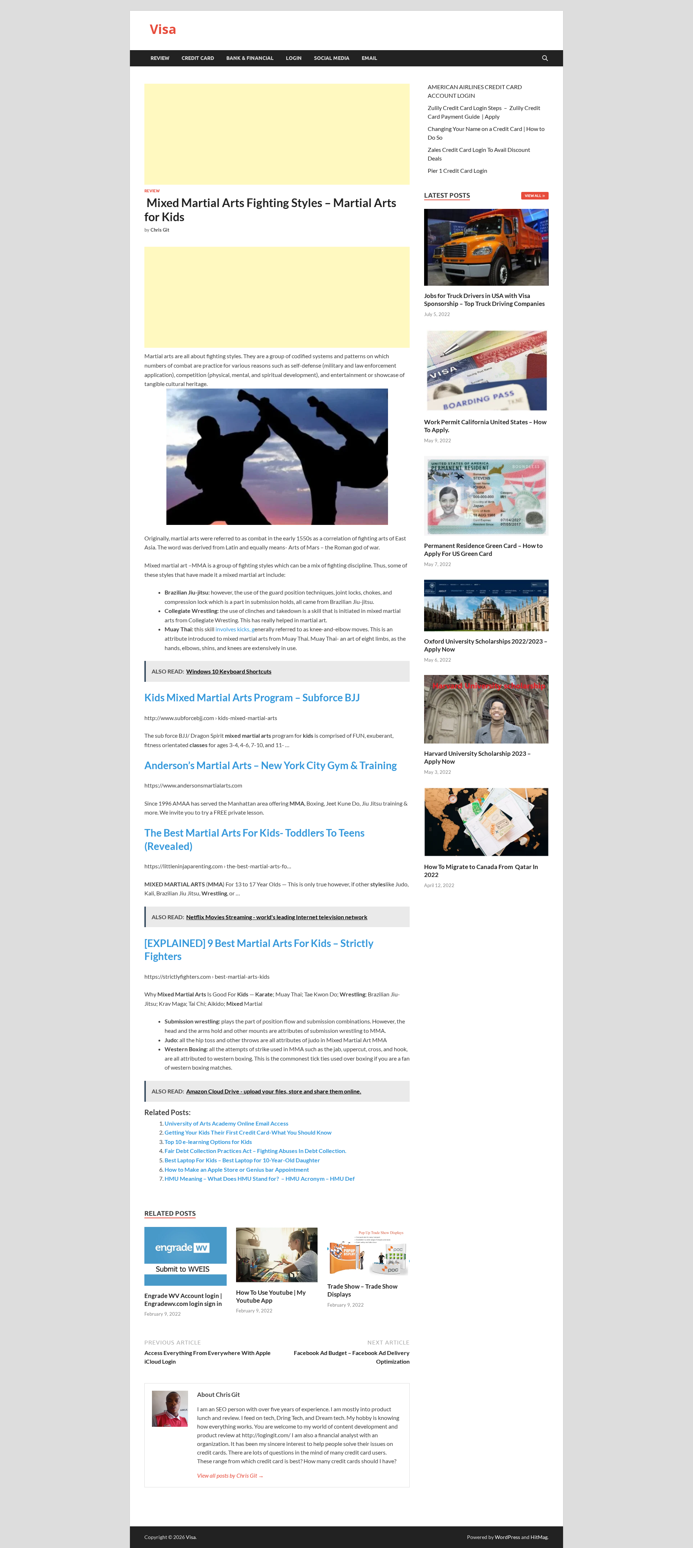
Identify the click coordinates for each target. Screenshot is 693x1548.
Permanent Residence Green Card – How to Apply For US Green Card (483, 549)
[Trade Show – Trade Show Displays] (368, 1253)
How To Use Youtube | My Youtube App (271, 1296)
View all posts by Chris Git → (230, 1475)
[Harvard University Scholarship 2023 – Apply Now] (486, 708)
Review (160, 58)
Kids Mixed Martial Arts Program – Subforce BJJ (252, 697)
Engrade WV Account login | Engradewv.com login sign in (183, 1299)
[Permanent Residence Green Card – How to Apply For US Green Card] (486, 494)
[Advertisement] (277, 134)
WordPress (507, 1537)
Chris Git (160, 230)
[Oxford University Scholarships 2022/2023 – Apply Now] (486, 604)
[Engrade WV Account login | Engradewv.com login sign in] (185, 1258)
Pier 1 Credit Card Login (457, 170)
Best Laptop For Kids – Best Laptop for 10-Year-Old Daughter (242, 1160)
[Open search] (545, 58)
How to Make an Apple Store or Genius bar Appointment (237, 1169)
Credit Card (198, 58)
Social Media (331, 58)
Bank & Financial (250, 58)
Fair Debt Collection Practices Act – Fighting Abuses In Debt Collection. (255, 1150)
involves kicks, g (234, 629)
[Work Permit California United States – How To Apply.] (486, 370)
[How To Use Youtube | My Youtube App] (277, 1256)
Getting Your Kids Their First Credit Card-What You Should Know (248, 1132)
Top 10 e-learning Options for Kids (208, 1141)
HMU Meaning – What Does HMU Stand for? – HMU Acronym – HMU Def (260, 1178)
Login (294, 58)
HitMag (539, 1537)
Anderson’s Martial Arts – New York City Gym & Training (270, 765)
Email (369, 58)
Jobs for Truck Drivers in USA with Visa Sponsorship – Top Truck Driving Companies (485, 299)
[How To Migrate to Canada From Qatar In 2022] (486, 821)
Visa (163, 29)
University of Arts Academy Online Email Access (226, 1123)
